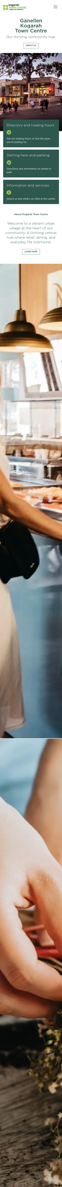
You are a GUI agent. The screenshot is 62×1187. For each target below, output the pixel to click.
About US (31, 46)
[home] (14, 7)
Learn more (31, 252)
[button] (55, 6)
